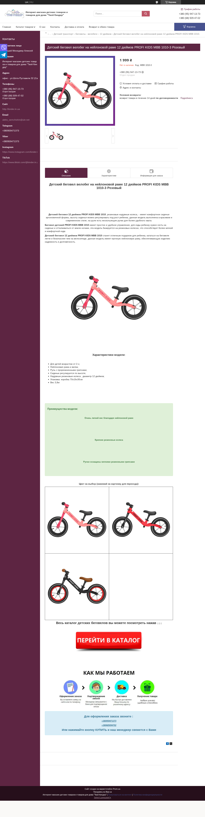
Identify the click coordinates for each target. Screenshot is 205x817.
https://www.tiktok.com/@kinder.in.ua (20, 162)
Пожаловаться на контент (120, 795)
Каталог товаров (24, 27)
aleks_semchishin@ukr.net (15, 119)
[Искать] (146, 13)
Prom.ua (116, 789)
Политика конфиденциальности (147, 795)
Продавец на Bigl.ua (102, 792)
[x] (171, 744)
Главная (6, 27)
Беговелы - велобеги (86, 34)
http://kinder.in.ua (11, 109)
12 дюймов (105, 34)
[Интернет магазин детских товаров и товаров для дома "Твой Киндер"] (14, 13)
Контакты (55, 27)
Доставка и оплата (74, 27)
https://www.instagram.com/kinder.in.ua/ (22, 152)
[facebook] (167, 744)
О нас (42, 27)
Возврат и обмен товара (101, 27)
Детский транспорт (63, 34)
